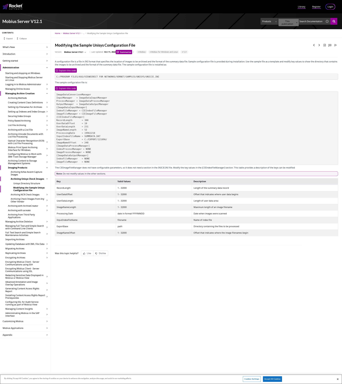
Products (266, 21)
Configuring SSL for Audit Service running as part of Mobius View (21, 303)
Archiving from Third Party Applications (21, 216)
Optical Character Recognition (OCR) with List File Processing (26, 142)
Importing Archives (15, 239)
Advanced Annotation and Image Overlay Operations (21, 283)
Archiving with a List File (20, 129)
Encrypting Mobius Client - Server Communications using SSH (22, 263)
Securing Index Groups (19, 116)
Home (57, 33)
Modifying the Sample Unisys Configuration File (29, 189)
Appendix (7, 334)
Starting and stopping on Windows (22, 73)
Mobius (142, 52)
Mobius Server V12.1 (72, 33)
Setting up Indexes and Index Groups (26, 111)
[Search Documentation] (334, 21)
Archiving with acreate (19, 210)
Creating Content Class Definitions (25, 102)
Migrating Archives (14, 248)
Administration (11, 67)
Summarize (125, 52)
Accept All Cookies (272, 379)
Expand (9, 38)
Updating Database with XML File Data (24, 244)
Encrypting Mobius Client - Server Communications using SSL (22, 270)
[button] (297, 23)
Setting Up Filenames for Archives (25, 107)
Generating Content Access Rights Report (22, 290)
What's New (9, 47)
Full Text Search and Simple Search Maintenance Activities (22, 234)
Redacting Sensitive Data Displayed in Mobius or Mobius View (24, 276)
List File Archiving (17, 125)
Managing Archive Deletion (19, 221)
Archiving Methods (17, 98)
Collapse (23, 38)
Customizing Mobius (13, 321)
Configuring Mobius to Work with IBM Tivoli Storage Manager (25, 155)
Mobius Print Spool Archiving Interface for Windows (22, 148)
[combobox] (301, 21)
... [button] (83, 33)
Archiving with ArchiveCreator (23, 205)
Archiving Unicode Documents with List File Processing (25, 135)
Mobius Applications (13, 328)
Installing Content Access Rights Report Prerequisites (25, 296)
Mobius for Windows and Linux (164, 52)
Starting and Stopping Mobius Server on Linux (24, 78)
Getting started (10, 60)
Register (316, 6)
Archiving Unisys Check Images (27, 178)
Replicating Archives (15, 253)
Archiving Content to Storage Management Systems (22, 162)
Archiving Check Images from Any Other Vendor (27, 200)
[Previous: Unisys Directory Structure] (314, 45)
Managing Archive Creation (20, 93)
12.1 (185, 52)
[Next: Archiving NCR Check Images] (319, 45)
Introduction (9, 53)
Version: (58, 52)
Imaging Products (17, 167)
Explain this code (67, 70)
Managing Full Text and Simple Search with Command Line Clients (24, 227)
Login (330, 6)
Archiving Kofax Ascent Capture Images (26, 173)
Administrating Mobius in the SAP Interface (22, 314)
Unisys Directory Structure (26, 183)
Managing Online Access (17, 88)
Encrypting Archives (15, 257)
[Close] (338, 379)
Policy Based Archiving (19, 120)
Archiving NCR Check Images (25, 194)
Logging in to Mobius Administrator (23, 84)
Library (301, 6)
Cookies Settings (251, 379)
